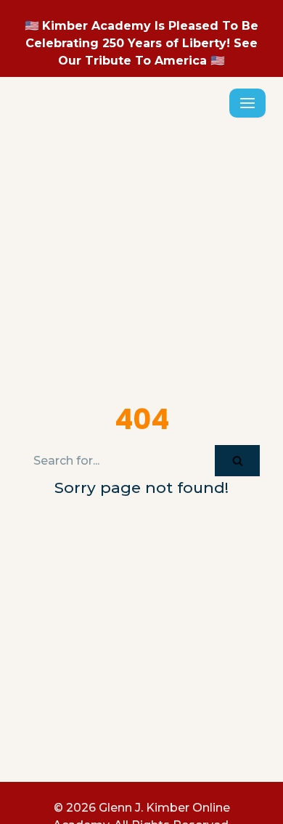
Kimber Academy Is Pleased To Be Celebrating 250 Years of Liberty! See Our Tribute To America (141, 43)
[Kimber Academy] (46, 115)
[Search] (237, 483)
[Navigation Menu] (247, 114)
